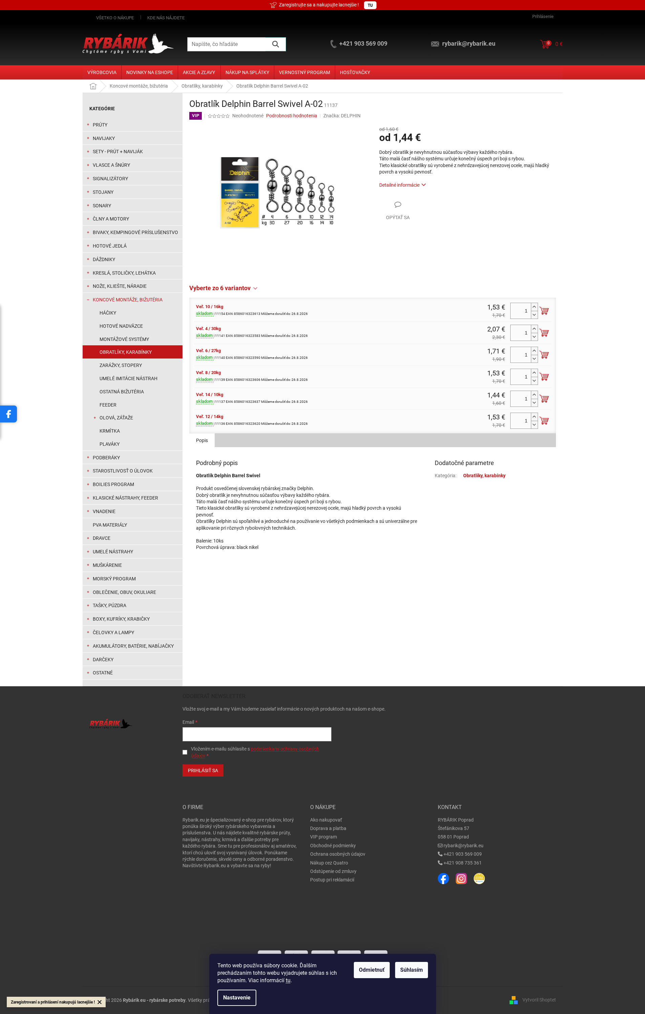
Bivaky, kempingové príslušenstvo (135, 232)
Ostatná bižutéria (122, 391)
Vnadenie (104, 511)
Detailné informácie (399, 185)
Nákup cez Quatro (329, 863)
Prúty (100, 125)
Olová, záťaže (116, 417)
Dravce (101, 538)
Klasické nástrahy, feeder (125, 498)
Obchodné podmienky (333, 845)
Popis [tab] (202, 440)
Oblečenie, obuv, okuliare (124, 592)
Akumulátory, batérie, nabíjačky (133, 646)
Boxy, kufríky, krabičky (121, 619)
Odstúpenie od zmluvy (333, 871)
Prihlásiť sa (203, 770)
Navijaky (104, 138)
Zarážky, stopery (121, 365)
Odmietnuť (372, 970)
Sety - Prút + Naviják (118, 151)
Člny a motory (111, 219)
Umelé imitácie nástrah (128, 378)
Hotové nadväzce (121, 326)
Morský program (114, 578)
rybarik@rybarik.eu (463, 845)
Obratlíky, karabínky (126, 352)
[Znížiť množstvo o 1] (534, 315)
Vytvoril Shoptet (539, 1000)
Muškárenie (107, 565)
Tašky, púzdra (109, 605)
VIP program (323, 836)
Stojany (103, 192)
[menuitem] (102, 72)
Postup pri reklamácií (332, 879)
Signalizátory (110, 178)
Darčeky (103, 659)
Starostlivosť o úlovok (123, 471)
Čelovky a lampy (113, 632)
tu (288, 980)
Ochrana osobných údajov (337, 854)
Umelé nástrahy (113, 551)
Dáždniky (104, 259)
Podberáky (106, 457)
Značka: (342, 115)
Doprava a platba (328, 828)
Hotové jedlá (110, 246)
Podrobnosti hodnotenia (291, 115)
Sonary (102, 205)
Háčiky (108, 313)
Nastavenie (237, 997)
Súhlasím (411, 970)
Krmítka (110, 431)
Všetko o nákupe (115, 17)
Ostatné (103, 672)
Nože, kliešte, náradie (120, 286)
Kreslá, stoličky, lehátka (124, 273)
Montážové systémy (124, 339)
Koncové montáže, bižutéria (128, 299)
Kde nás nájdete (166, 17)
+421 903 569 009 (463, 854)
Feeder (108, 405)
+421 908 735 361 (463, 863)
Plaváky (110, 444)
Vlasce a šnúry (111, 165)
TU (370, 5)
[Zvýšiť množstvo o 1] (534, 307)
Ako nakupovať (326, 820)
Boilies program (113, 484)
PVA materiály (110, 525)
